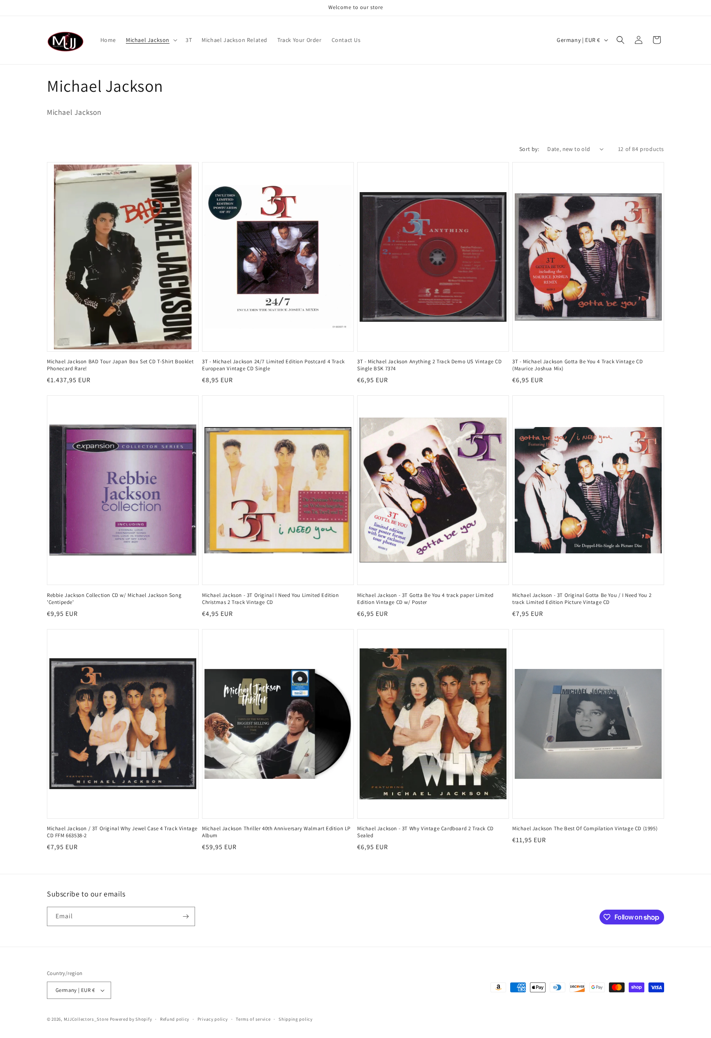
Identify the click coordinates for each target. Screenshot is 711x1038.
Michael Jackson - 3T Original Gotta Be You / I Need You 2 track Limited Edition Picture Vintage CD (581, 599)
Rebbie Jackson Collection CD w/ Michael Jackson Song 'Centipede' (114, 599)
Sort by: (529, 149)
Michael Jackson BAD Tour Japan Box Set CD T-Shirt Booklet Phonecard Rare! (120, 365)
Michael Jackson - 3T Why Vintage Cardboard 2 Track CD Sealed (425, 832)
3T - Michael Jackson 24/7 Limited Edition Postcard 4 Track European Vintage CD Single (273, 365)
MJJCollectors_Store (86, 1019)
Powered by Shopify (131, 1019)
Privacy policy (213, 1019)
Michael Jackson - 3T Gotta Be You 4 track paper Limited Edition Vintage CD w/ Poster (425, 599)
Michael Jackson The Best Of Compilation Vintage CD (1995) (585, 828)
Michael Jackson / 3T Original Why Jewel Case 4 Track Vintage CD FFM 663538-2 (122, 832)
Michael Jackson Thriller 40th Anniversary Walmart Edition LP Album (276, 832)
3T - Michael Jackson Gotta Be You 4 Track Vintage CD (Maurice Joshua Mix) (577, 365)
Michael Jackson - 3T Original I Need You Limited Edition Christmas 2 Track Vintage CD (270, 599)
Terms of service (253, 1019)
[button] (151, 40)
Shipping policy (296, 1019)
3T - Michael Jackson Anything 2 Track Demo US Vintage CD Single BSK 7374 (429, 365)
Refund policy (174, 1019)
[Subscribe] (186, 916)
